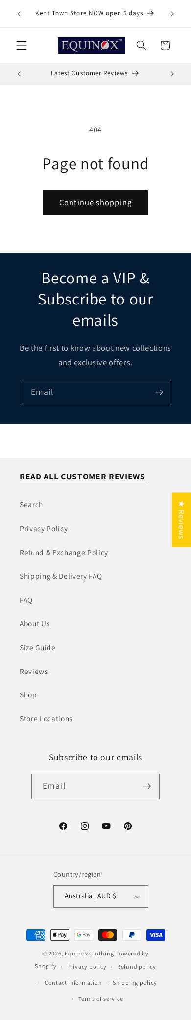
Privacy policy (87, 966)
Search (31, 504)
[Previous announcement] (19, 13)
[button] (21, 45)
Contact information (73, 982)
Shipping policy (135, 982)
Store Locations (46, 718)
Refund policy (136, 966)
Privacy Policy (44, 528)
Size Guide (38, 647)
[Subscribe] (159, 392)
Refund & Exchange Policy (64, 552)
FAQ (26, 600)
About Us (34, 623)
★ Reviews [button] (181, 519)
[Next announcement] (172, 13)
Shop (28, 694)
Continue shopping (95, 202)
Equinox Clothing (90, 953)
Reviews (34, 671)
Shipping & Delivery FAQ (61, 576)
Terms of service (100, 998)
